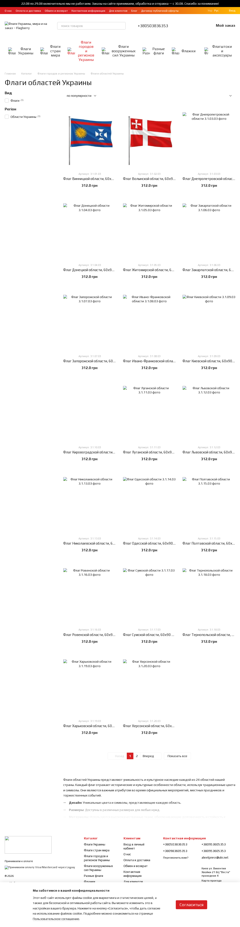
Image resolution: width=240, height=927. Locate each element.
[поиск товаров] (122, 26)
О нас (8, 10)
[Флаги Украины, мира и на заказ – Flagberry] (28, 844)
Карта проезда (211, 880)
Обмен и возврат (56, 10)
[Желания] (198, 26)
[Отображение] (227, 96)
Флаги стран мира (55, 50)
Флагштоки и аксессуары (222, 50)
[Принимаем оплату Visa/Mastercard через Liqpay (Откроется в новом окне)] (40, 867)
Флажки (188, 51)
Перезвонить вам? (175, 857)
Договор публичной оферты (160, 10)
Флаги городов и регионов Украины (86, 51)
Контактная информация (88, 10)
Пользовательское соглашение (56, 919)
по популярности (79, 95)
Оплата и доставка (28, 10)
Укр (210, 10)
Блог (134, 10)
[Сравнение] (186, 26)
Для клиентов (118, 10)
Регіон (10, 109)
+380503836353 (153, 26)
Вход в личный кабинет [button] (134, 846)
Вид (8, 93)
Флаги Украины (25, 51)
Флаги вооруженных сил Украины (123, 50)
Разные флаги (158, 51)
